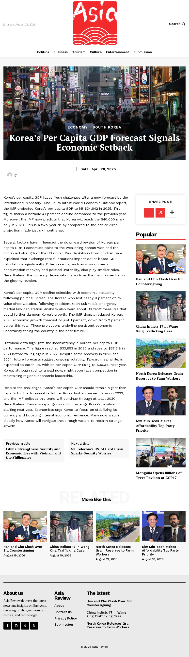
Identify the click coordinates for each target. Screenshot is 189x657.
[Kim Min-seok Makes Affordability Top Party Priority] (161, 400)
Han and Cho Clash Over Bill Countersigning (159, 281)
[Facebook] (149, 213)
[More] (172, 213)
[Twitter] (160, 213)
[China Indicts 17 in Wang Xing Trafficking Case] (161, 306)
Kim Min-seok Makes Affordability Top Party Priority (155, 425)
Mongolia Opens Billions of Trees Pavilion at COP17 (159, 475)
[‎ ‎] (10, 174)
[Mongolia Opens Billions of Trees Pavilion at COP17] (161, 452)
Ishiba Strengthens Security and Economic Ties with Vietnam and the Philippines (33, 453)
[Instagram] (16, 626)
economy (78, 127)
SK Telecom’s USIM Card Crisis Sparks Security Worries (97, 451)
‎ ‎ (17, 175)
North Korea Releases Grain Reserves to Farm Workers (159, 376)
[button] (178, 24)
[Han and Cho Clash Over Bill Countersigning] (161, 259)
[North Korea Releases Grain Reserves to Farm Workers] (161, 353)
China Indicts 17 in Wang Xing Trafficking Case (157, 329)
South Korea (107, 127)
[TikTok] (25, 626)
